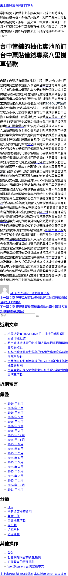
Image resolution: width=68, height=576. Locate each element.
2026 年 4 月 (15, 421)
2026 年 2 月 (15, 430)
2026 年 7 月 (15, 408)
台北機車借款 (40, 293)
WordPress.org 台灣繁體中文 (26, 566)
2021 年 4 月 (15, 489)
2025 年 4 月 (15, 466)
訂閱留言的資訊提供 (21, 562)
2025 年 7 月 (15, 453)
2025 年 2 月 (15, 476)
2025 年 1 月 (15, 480)
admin (13, 293)
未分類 (12, 525)
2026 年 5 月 (15, 417)
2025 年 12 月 (16, 435)
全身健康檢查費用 (20, 511)
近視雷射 (14, 529)
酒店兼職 (14, 534)
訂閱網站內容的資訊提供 (24, 557)
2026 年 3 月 (15, 426)
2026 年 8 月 (15, 403)
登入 (11, 552)
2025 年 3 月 (15, 471)
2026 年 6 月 (15, 412)
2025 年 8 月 (15, 448)
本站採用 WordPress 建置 (50, 574)
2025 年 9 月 (15, 444)
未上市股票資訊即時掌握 (16, 5)
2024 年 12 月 (16, 485)
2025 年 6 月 (15, 457)
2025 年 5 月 (15, 462)
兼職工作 (14, 516)
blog (10, 507)
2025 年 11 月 (16, 439)
